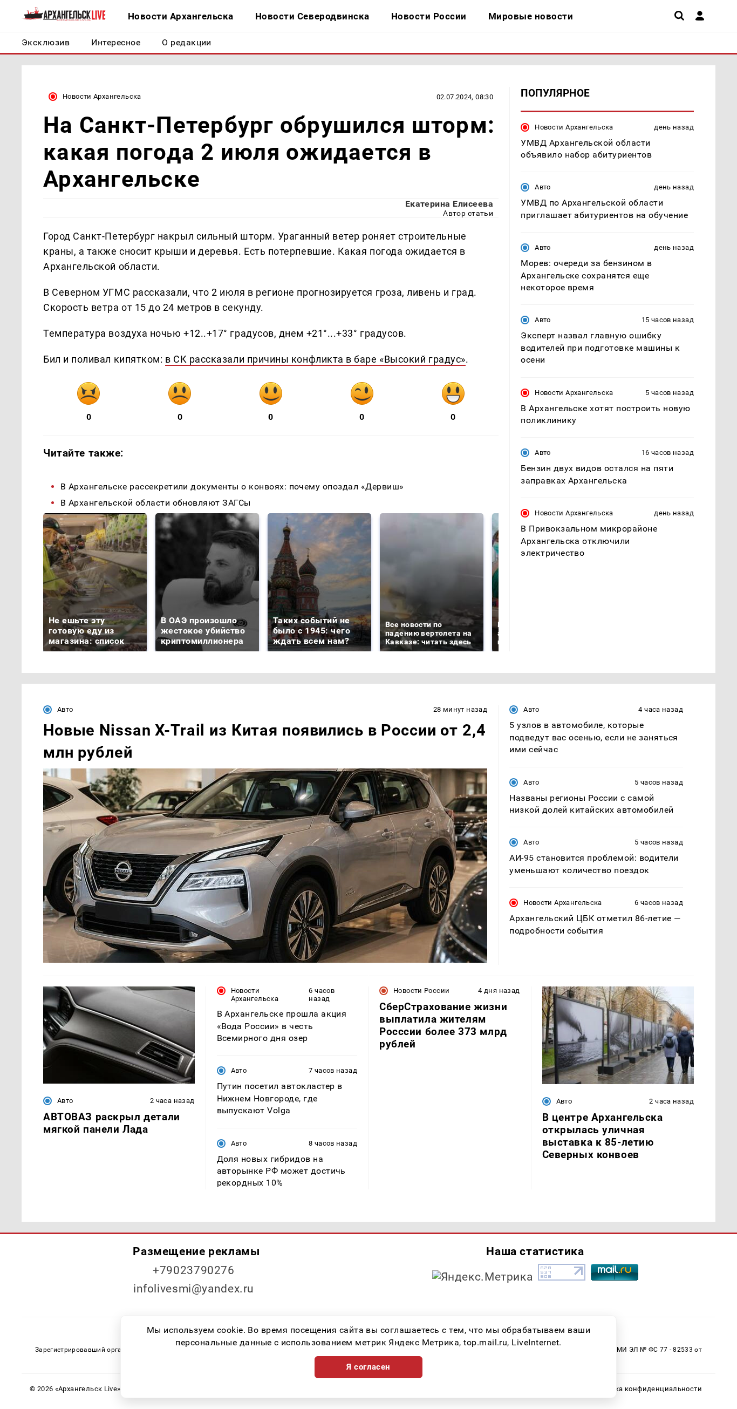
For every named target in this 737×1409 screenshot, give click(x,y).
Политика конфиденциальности (645, 1389)
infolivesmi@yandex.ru (193, 1288)
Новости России (421, 990)
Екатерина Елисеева (449, 204)
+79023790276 (194, 1270)
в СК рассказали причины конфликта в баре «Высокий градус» (315, 359)
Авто (543, 187)
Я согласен (368, 1367)
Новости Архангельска (102, 96)
